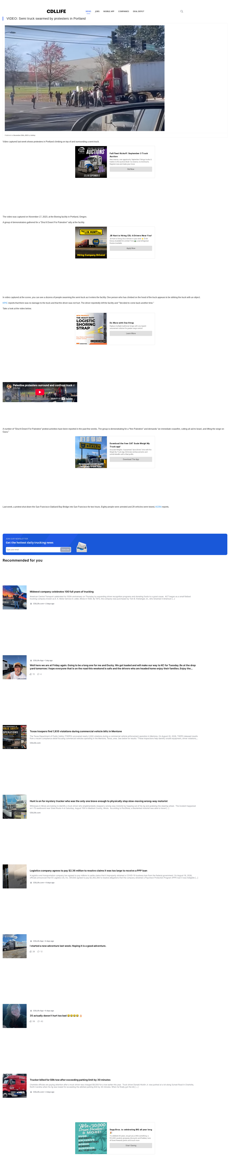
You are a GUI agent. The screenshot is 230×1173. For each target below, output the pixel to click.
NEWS (88, 11)
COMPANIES (123, 11)
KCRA (158, 507)
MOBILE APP (108, 11)
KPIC (5, 303)
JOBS (97, 11)
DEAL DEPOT (138, 11)
